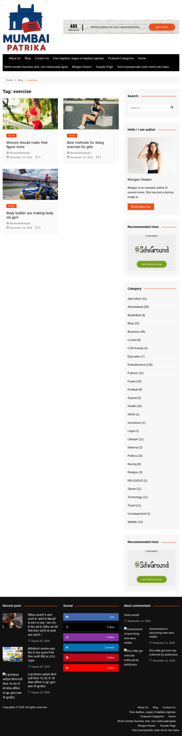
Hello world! (131, 615)
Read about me (141, 206)
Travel (131, 505)
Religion (133, 472)
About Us (14, 58)
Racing (132, 464)
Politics (132, 455)
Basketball (134, 315)
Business (133, 331)
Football (133, 389)
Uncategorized (137, 513)
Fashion (133, 373)
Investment (134, 422)
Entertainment (136, 364)
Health (11, 135)
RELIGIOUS (135, 480)
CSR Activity (135, 348)
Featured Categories (121, 58)
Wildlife (132, 522)
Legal (131, 430)
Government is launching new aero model (161, 632)
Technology (135, 497)
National (133, 447)
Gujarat (132, 397)
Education (134, 356)
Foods (132, 381)
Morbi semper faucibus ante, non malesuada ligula (36, 66)
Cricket (132, 340)
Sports (132, 488)
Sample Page (104, 66)
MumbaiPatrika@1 (20, 152)
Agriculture (134, 298)
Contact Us (42, 58)
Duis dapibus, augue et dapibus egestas (78, 58)
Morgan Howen (82, 66)
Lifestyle (133, 439)
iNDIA (131, 414)
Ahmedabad (135, 306)
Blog (28, 58)
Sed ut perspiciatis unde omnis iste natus (143, 66)
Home (142, 58)
